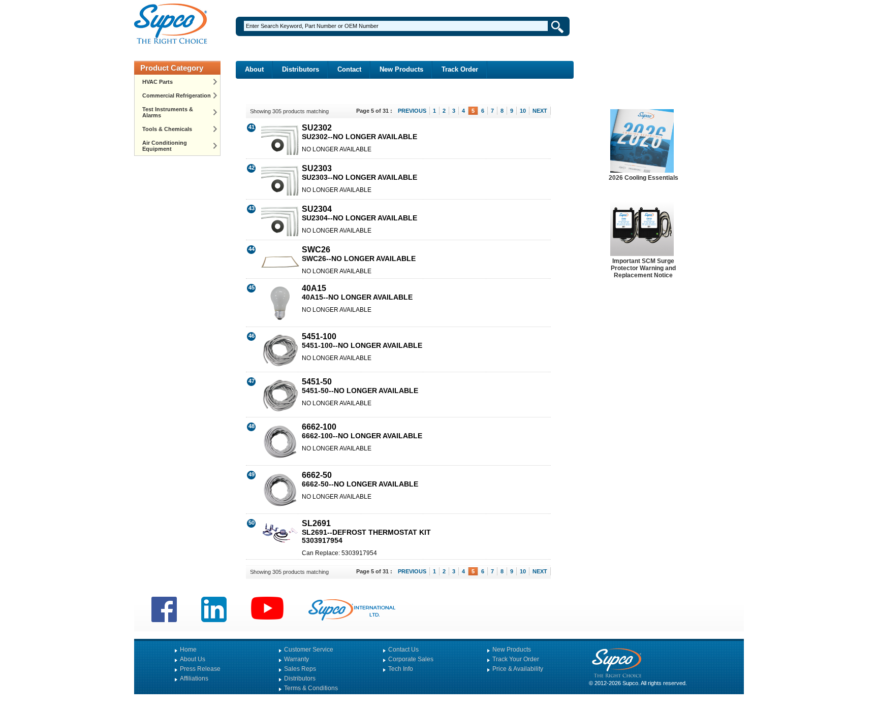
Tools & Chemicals (167, 129)
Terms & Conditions (311, 688)
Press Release (200, 668)
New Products (401, 69)
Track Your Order (515, 659)
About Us (192, 659)
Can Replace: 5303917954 (339, 553)
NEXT (539, 111)
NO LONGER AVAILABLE (336, 149)
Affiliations (194, 678)
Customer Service (308, 649)
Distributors (300, 69)
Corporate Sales (410, 659)
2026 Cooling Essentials (643, 177)
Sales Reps (300, 668)
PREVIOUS (412, 111)
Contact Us (403, 649)
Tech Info (400, 668)
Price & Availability (517, 668)
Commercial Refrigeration (176, 95)
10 (523, 111)
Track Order (460, 69)
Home (188, 649)
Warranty (296, 659)
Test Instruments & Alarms (167, 112)
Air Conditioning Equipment (164, 146)
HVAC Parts (157, 82)
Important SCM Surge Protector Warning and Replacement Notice (643, 268)
